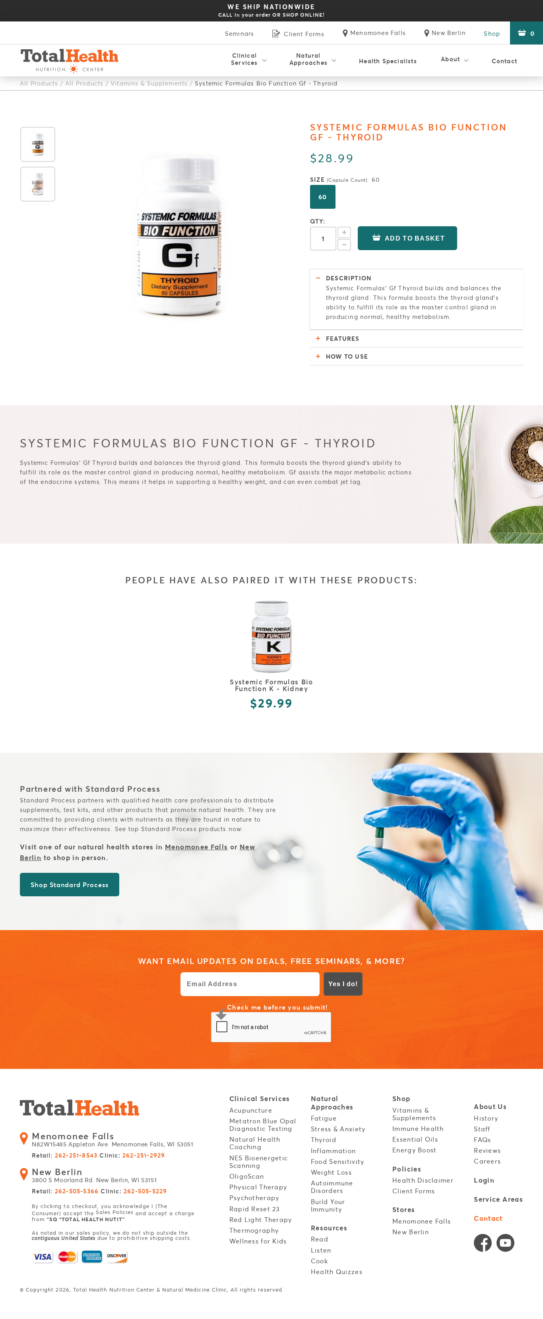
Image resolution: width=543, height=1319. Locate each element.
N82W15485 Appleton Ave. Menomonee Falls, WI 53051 (112, 1140)
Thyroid (323, 1140)
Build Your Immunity (328, 1205)
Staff (482, 1129)
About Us (490, 1107)
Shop (492, 33)
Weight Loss (331, 1172)
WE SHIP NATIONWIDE (271, 10)
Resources (329, 1228)
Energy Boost (414, 1150)
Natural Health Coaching (255, 1143)
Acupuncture (250, 1110)
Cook (319, 1261)
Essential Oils (415, 1139)
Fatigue (324, 1118)
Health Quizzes (337, 1272)
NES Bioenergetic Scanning (258, 1161)
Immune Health (418, 1129)
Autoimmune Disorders (332, 1187)
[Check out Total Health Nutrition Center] (79, 1109)
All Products (39, 83)
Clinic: (132, 1155)
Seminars (239, 33)
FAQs (482, 1140)
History (486, 1118)
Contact (504, 61)
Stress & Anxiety (338, 1129)
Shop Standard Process (69, 884)
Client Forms (413, 1191)
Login (484, 1180)
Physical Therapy (258, 1187)
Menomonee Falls (196, 846)
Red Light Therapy (260, 1220)
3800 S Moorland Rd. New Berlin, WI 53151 (94, 1175)
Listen (321, 1250)
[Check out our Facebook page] (483, 1244)
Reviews (487, 1150)
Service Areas (498, 1199)
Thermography (254, 1230)
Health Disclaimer (423, 1180)
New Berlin (410, 1232)
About (450, 59)
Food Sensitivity (337, 1162)
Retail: (64, 1155)
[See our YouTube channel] (505, 1244)
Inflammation (333, 1151)
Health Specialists (388, 61)
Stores (403, 1210)
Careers (487, 1161)
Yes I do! (343, 984)
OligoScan (246, 1176)
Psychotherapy (254, 1198)
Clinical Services (244, 58)
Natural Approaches (308, 58)
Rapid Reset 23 (254, 1209)
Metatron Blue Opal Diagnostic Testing (263, 1125)
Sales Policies (115, 1212)
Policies (406, 1169)
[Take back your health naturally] (69, 60)
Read (319, 1239)
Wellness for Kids (258, 1241)
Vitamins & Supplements (149, 83)
